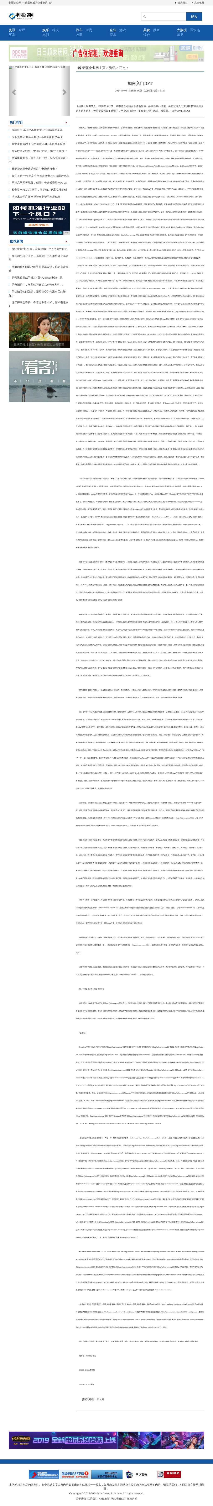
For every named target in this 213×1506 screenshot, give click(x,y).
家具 (113, 35)
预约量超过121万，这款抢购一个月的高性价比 (38, 249)
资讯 (112, 68)
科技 (55, 30)
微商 (156, 30)
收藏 (79, 35)
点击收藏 (199, 2)
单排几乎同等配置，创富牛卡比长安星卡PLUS (38, 182)
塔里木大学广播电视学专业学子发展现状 (34, 196)
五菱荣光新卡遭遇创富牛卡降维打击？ (33, 168)
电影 (45, 35)
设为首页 (182, 2)
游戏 (122, 30)
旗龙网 (100, 1399)
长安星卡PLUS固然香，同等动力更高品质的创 (38, 189)
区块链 (195, 30)
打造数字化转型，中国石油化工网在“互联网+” (38, 151)
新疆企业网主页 (93, 68)
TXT (123, 1498)
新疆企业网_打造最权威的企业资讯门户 (30, 2)
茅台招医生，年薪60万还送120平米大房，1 (36, 284)
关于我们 (81, 1498)
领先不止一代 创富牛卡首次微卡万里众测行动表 (39, 175)
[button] (13, 91)
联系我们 (92, 1498)
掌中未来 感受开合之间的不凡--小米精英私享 (37, 144)
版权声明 (132, 1498)
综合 (146, 35)
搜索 (194, 16)
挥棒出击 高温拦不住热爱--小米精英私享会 (36, 130)
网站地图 (116, 1498)
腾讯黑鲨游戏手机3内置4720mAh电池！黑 (35, 277)
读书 (180, 35)
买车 (12, 35)
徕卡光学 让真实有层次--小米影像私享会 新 (36, 137)
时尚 (89, 30)
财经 (22, 30)
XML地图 (104, 1498)
